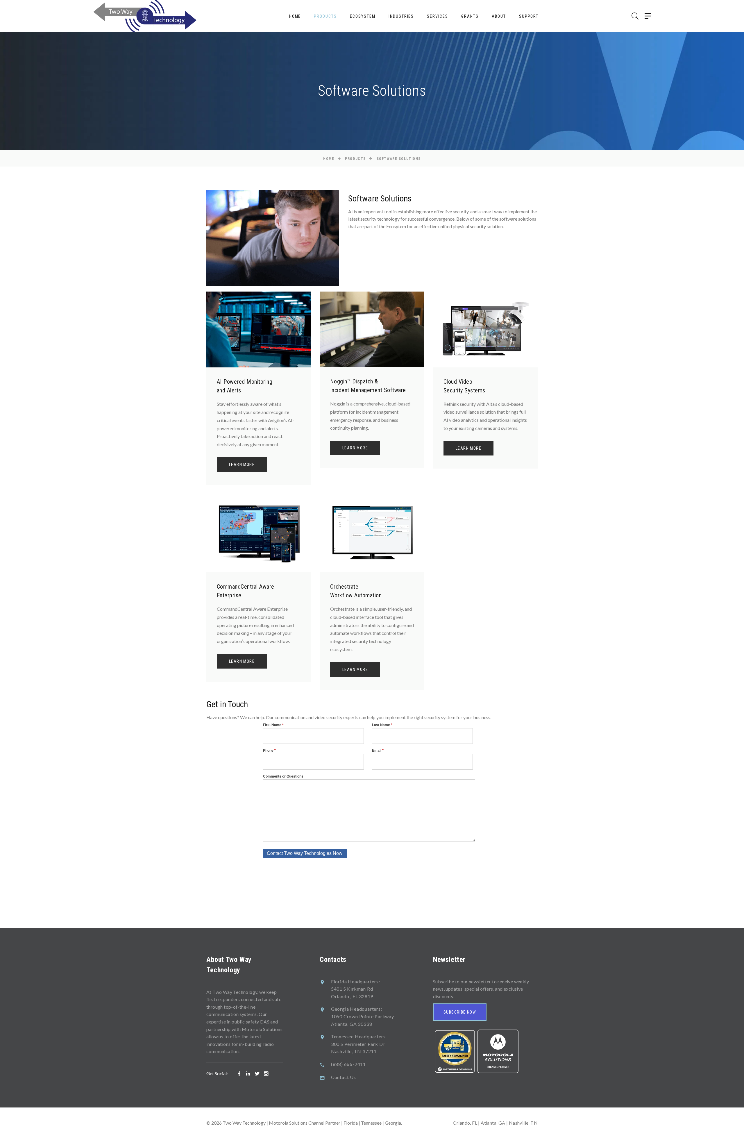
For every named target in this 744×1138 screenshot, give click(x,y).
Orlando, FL (465, 1123)
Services (437, 16)
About (499, 16)
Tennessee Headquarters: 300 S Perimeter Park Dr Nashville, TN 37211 (359, 1044)
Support (529, 16)
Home (295, 16)
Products (325, 16)
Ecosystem (362, 16)
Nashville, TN (523, 1123)
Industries (401, 16)
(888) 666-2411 (348, 1064)
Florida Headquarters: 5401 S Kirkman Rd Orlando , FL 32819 (355, 989)
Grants (470, 16)
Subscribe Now (459, 1012)
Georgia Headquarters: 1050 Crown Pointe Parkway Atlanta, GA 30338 (362, 1016)
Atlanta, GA (493, 1123)
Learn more (242, 464)
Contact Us (343, 1077)
